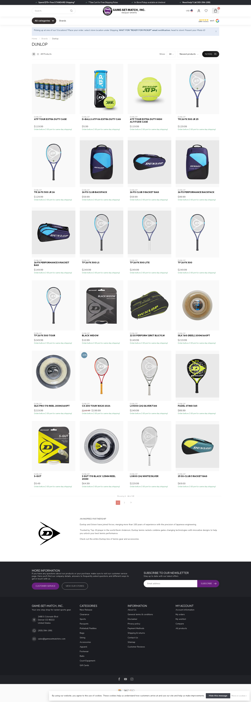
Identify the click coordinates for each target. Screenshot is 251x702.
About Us (132, 609)
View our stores (75, 586)
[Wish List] (206, 11)
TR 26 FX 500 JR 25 (188, 119)
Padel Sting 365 (187, 406)
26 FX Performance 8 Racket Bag (51, 263)
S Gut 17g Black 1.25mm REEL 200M (99, 477)
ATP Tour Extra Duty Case (50, 119)
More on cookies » (239, 695)
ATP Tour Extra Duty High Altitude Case (146, 120)
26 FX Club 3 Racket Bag (144, 192)
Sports (83, 619)
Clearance (84, 614)
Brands (62, 20)
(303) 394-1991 (45, 630)
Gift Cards (84, 665)
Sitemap (131, 642)
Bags (82, 633)
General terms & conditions (140, 614)
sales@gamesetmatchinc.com (51, 638)
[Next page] (131, 502)
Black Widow (90, 335)
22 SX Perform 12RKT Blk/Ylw (147, 335)
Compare (180, 623)
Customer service (45, 586)
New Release (86, 609)
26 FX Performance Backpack (196, 192)
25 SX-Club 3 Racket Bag (192, 476)
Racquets (84, 623)
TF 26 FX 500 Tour (44, 335)
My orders (180, 614)
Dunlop (55, 38)
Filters (209, 54)
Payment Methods (136, 628)
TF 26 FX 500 (185, 262)
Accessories (85, 642)
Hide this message (218, 695)
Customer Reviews (136, 646)
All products (181, 628)
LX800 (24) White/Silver (144, 476)
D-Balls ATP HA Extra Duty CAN (101, 119)
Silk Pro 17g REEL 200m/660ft (52, 406)
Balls (82, 656)
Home (34, 38)
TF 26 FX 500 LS (90, 262)
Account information (185, 609)
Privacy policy (134, 623)
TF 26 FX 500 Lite (140, 262)
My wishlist (181, 619)
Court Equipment (87, 660)
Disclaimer (132, 619)
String (82, 637)
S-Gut (37, 476)
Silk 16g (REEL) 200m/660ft (194, 335)
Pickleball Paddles (88, 628)
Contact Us (133, 637)
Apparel (83, 646)
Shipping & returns (136, 633)
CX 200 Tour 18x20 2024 (96, 406)
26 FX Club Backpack (94, 192)
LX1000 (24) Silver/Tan (143, 406)
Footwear (84, 651)
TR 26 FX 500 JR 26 (44, 192)
